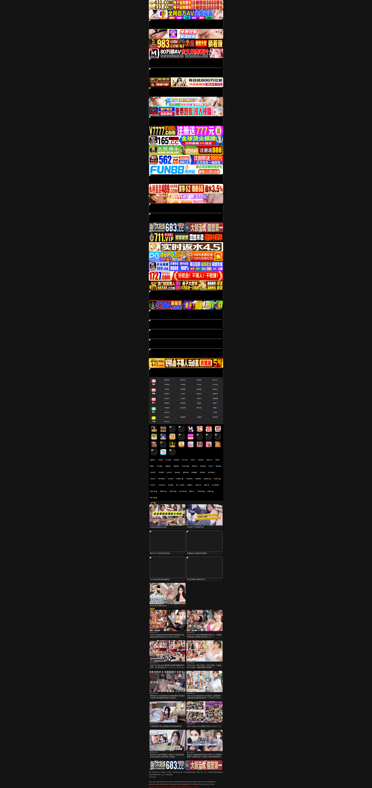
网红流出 (199, 394)
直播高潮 (194, 466)
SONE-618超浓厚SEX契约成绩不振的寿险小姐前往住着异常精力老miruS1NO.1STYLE (167, 636)
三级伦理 (166, 384)
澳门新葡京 (211, 472)
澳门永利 (185, 460)
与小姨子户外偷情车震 (195, 527)
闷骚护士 (215, 403)
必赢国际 (168, 466)
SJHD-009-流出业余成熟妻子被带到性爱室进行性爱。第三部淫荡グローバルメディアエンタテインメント (167, 667)
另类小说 (166, 421)
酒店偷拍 (218, 466)
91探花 (183, 394)
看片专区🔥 (182, 491)
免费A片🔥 (163, 491)
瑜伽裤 (199, 403)
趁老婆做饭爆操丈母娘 (158, 527)
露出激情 (183, 408)
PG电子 (192, 460)
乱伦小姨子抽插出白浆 (158, 605)
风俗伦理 (215, 417)
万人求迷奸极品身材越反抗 (160, 579)
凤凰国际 (176, 466)
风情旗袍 (166, 403)
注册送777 (209, 460)
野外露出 (215, 394)
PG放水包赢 (185, 466)
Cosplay (199, 384)
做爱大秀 (198, 485)
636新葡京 (189, 479)
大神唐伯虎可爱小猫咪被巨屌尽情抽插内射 (166, 726)
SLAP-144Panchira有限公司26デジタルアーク (204, 726)
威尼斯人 (152, 460)
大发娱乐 (152, 479)
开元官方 (152, 485)
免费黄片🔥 (207, 479)
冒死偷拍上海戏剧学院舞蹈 (197, 553)
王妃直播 (161, 472)
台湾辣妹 (166, 389)
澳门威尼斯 (215, 485)
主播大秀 (152, 472)
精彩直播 (203, 466)
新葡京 (152, 466)
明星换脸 (183, 403)
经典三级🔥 (153, 491)
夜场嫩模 (194, 472)
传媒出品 (166, 412)
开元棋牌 (168, 460)
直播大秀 (206, 485)
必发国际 (202, 472)
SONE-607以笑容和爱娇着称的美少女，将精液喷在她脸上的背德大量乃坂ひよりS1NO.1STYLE (204, 637)
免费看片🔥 (179, 479)
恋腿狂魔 (215, 398)
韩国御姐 (183, 389)
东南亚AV (215, 389)
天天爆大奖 (161, 485)
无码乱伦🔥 (217, 479)
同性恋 (215, 412)
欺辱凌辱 (166, 394)
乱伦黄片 (169, 472)
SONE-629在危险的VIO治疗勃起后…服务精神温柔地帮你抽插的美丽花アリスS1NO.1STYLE (204, 697)
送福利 (217, 460)
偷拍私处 (177, 472)
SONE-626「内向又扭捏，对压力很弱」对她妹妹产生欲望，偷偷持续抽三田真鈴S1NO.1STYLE (204, 667)
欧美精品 (199, 380)
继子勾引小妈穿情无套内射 (160, 553)
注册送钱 (200, 460)
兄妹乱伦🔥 (173, 491)
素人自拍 (215, 384)
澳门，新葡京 (180, 485)
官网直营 (176, 460)
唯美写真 (199, 408)
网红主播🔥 (153, 497)
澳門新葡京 (161, 479)
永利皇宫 (170, 479)
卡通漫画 (166, 408)
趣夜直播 (186, 472)
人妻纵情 (199, 417)
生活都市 (166, 417)
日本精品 (183, 384)
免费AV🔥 (211, 491)
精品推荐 (166, 380)
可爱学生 (199, 398)
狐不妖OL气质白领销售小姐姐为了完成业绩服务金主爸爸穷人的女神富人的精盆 (167, 755)
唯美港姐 (199, 389)
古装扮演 (166, 398)
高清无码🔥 (201, 491)
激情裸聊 (198, 479)
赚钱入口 (192, 491)
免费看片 (190, 485)
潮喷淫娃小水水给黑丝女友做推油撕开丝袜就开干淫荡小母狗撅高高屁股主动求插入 (167, 697)
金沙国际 (170, 485)
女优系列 (183, 398)
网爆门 (215, 408)
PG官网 (160, 460)
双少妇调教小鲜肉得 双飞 (196, 579)
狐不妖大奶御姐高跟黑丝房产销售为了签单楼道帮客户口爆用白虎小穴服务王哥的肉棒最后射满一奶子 (204, 756)
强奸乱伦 (183, 380)
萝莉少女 (215, 380)
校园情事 (183, 417)
